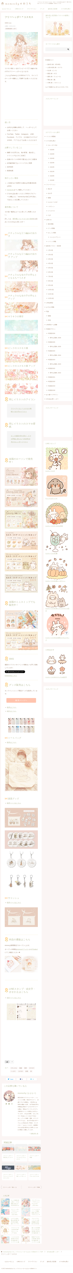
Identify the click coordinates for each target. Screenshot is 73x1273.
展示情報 (50, 224)
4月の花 (50, 263)
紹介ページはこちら (14, 998)
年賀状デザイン (51, 329)
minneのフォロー (23, 949)
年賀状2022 (51, 368)
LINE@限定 (49, 303)
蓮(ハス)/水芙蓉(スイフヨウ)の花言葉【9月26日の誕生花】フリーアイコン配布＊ (36, 1230)
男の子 (50, 189)
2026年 (52, 149)
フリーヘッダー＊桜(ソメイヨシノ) (21, 1175)
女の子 (50, 193)
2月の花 (50, 254)
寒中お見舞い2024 (55, 355)
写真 (47, 311)
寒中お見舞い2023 (55, 364)
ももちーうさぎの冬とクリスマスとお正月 (57, 610)
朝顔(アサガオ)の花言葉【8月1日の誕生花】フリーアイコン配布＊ (36, 1239)
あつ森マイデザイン (52, 394)
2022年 (52, 167)
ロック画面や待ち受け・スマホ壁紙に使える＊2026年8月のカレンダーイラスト (15, 1203)
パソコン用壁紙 (51, 136)
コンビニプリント (55, 237)
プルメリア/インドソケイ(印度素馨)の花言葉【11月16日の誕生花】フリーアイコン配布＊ (36, 1221)
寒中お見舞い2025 (55, 346)
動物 (49, 197)
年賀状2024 (51, 351)
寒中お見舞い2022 (55, 373)
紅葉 (27, 1071)
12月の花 (51, 298)
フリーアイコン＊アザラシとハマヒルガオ (36, 1203)
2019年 (52, 180)
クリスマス (51, 211)
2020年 (52, 176)
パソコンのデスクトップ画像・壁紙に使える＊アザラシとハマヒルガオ (36, 1212)
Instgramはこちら (11, 675)
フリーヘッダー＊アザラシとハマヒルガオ (15, 1212)
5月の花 (50, 267)
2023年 (52, 162)
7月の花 (50, 276)
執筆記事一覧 (34, 1133)
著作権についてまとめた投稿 (23, 219)
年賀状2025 (51, 342)
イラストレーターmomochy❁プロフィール (15, 1230)
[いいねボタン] (7, 1061)
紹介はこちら (11, 711)
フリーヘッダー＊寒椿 (34, 1156)
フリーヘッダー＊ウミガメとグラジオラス (21, 1157)
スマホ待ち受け (65, 9)
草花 (49, 320)
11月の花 (50, 294)
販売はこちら (11, 707)
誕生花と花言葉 (52, 9)
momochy (10, 190)
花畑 (20, 1068)
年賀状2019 (51, 386)
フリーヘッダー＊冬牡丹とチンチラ (8, 1156)
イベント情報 (52, 241)
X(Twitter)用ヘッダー (11, 28)
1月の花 (50, 250)
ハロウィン (51, 206)
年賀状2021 (51, 377)
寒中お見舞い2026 (55, 337)
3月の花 (50, 259)
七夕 (49, 215)
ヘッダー (13, 1071)
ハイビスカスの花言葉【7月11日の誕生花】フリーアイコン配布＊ (15, 1239)
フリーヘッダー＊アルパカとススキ (34, 1175)
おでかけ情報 (50, 307)
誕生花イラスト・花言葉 (53, 246)
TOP (23, 1252)
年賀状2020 (51, 381)
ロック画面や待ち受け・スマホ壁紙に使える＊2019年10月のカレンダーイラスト (21, 439)
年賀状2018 (51, 390)
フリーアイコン (31, 9)
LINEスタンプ (19, 9)
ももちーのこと (6, 9)
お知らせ (49, 219)
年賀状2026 (51, 333)
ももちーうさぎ (52, 202)
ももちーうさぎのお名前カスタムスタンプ (57, 639)
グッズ (42, 9)
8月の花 (50, 281)
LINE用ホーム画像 (51, 324)
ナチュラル (14, 1068)
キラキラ (31, 1068)
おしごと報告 (52, 232)
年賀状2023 (51, 359)
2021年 (52, 171)
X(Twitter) (34, 949)
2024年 (52, 158)
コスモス (20, 1071)
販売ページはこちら (14, 803)
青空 (25, 1068)
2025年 (52, 154)
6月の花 (50, 272)
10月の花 (51, 289)
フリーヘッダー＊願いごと (10, 1187)
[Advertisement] (21, 100)
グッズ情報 (51, 228)
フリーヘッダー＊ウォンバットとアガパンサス (8, 1176)
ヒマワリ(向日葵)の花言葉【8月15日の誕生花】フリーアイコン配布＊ (15, 1221)
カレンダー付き (52, 145)
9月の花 (50, 285)
